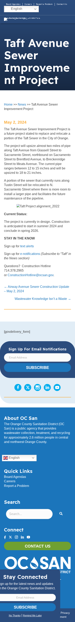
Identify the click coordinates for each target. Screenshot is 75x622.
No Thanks (15, 615)
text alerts (27, 246)
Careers (28, 4)
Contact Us (62, 4)
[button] (62, 514)
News (22, 104)
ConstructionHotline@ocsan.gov (30, 275)
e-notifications (30, 254)
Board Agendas (13, 4)
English (16, 8)
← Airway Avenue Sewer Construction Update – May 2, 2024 (36, 289)
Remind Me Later (32, 615)
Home (8, 104)
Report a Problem (44, 4)
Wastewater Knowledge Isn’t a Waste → (43, 298)
